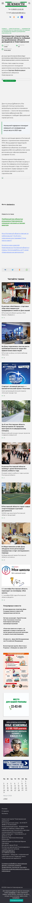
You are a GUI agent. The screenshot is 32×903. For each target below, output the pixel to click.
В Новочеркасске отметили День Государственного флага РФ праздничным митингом (14, 611)
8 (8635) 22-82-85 (17, 9)
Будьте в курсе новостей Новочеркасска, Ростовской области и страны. (15, 247)
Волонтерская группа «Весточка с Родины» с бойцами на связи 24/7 (15, 647)
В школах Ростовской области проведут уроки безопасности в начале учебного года (14, 469)
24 (4, 790)
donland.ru (11, 204)
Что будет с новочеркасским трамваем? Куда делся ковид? (14, 238)
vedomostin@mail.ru (18, 13)
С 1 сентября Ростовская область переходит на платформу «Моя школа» (15, 591)
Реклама (4, 809)
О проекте (5, 811)
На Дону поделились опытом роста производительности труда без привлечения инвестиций (15, 348)
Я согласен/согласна (16, 900)
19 (11, 788)
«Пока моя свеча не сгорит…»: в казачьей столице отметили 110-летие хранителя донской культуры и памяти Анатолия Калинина (15, 631)
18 (7, 788)
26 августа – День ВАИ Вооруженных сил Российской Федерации (16, 640)
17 (4, 788)
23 (26, 788)
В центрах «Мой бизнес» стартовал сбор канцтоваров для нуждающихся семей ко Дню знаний (16, 308)
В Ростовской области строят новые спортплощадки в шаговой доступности (16, 509)
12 (11, 786)
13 (15, 786)
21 (18, 788)
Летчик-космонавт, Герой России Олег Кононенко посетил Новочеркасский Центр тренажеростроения (14, 620)
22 (22, 788)
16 (26, 786)
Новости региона (9, 80)
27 (15, 790)
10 (4, 786)
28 (19, 790)
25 (8, 790)
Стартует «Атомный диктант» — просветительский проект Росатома (16, 387)
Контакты (5, 813)
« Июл (5, 799)
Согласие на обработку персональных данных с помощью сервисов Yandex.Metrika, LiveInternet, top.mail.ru (14, 865)
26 (11, 790)
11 (7, 786)
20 (15, 788)
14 (18, 786)
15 (22, 786)
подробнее (12, 892)
